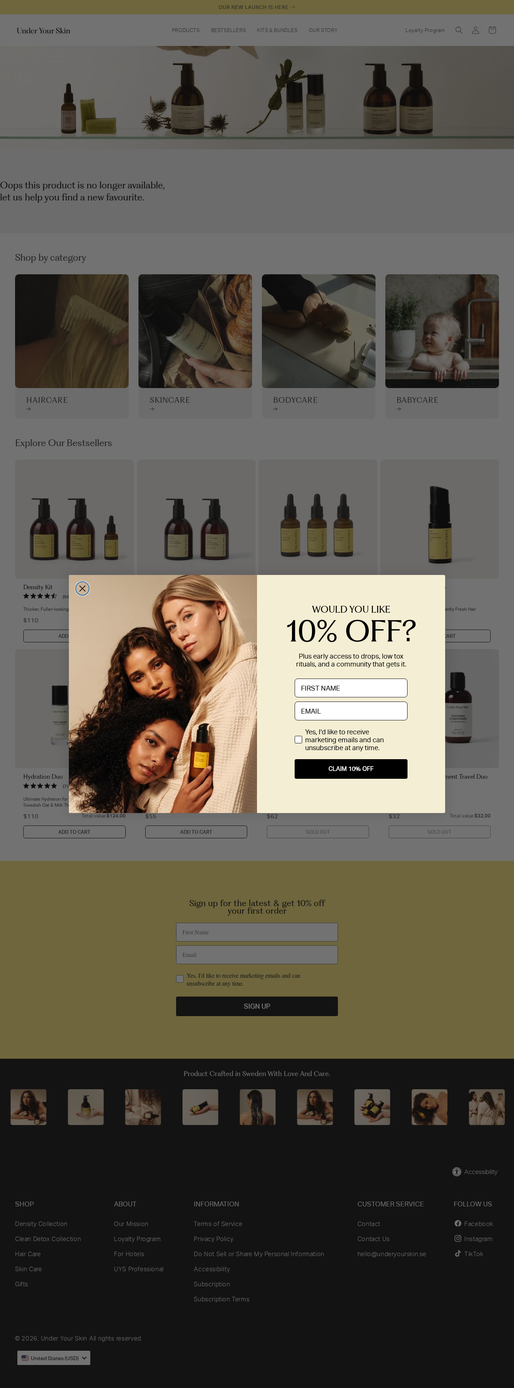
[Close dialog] (82, 588)
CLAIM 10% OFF (351, 768)
